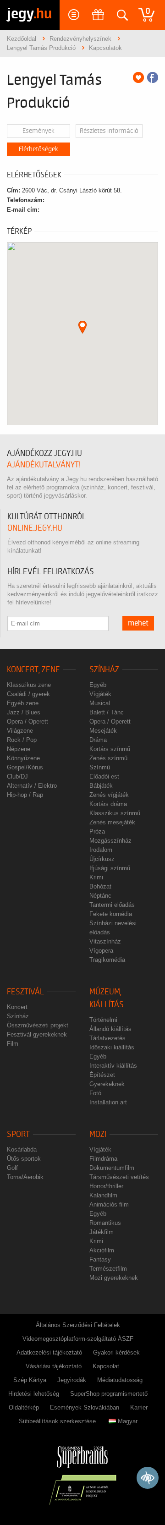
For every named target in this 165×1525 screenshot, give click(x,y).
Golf (12, 1167)
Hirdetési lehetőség (33, 1393)
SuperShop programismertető (109, 1393)
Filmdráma (103, 1158)
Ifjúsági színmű (109, 868)
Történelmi (103, 1019)
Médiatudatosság (120, 1380)
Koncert (17, 1007)
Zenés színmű (108, 758)
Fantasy (100, 1259)
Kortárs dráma (108, 804)
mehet (138, 623)
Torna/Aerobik (25, 1177)
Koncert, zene (33, 670)
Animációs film (109, 1204)
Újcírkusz (102, 859)
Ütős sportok (24, 1158)
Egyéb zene (22, 703)
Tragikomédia (107, 959)
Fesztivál (25, 992)
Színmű (99, 767)
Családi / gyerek (28, 694)
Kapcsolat (106, 1366)
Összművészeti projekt (37, 1025)
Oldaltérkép (24, 1407)
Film (12, 1043)
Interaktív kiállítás (113, 1065)
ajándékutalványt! (44, 465)
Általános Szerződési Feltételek (78, 1325)
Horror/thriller (106, 1186)
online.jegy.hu (34, 528)
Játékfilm (101, 1232)
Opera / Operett (27, 721)
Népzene (18, 749)
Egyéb (97, 684)
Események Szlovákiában (84, 1407)
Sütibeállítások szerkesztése (57, 1421)
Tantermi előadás (112, 904)
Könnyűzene (23, 758)
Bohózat (100, 886)
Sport (18, 1134)
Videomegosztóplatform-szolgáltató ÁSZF (77, 1338)
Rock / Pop (22, 739)
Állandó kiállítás (110, 1029)
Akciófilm (101, 1250)
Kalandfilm (103, 1195)
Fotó (95, 1093)
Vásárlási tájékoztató (54, 1366)
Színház (104, 670)
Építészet (102, 1074)
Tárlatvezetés (107, 1038)
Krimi (96, 877)
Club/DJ (17, 776)
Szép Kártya (29, 1380)
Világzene (20, 730)
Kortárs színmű (109, 749)
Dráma (98, 739)
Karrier (139, 1407)
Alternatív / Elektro (32, 785)
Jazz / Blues (23, 712)
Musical (99, 703)
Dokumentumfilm (111, 1167)
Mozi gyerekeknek (113, 1277)
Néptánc (100, 895)
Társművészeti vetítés (119, 1177)
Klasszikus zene (29, 684)
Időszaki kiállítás (111, 1047)
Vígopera (101, 950)
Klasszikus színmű (114, 813)
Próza (97, 831)
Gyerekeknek (107, 1084)
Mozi (97, 1134)
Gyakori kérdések (116, 1352)
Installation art (108, 1102)
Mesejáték (103, 730)
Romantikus (105, 1222)
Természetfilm (108, 1268)
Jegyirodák (71, 1380)
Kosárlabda (22, 1149)
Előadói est (104, 776)
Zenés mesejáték (112, 822)
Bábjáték (101, 785)
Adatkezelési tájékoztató (49, 1352)
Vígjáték (100, 694)
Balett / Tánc (106, 712)
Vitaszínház (105, 941)
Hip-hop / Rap (25, 794)
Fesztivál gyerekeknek (37, 1034)
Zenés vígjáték (109, 794)
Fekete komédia (110, 914)
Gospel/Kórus (25, 767)
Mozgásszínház (110, 840)
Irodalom (100, 849)
